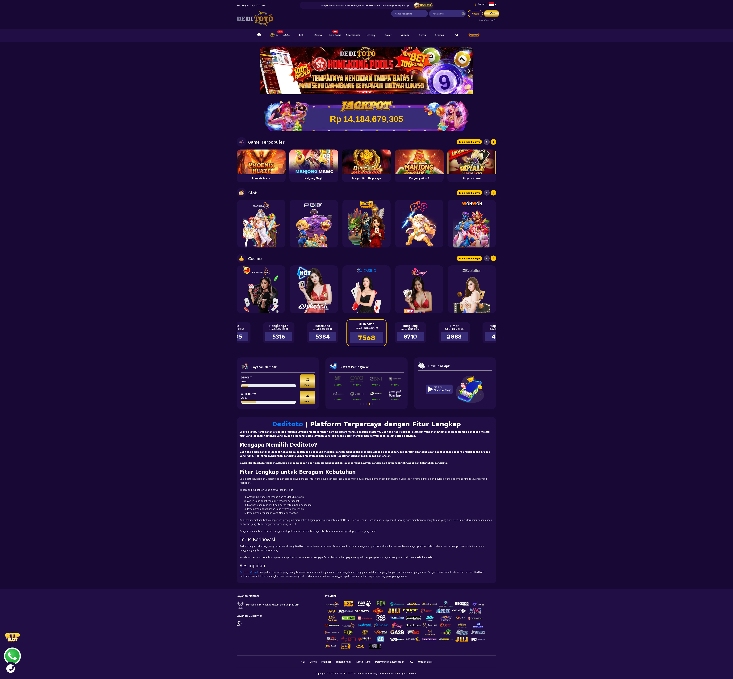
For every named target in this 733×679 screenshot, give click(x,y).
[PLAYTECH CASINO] (314, 289)
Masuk (475, 13)
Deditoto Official (249, 572)
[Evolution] (472, 289)
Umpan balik (425, 662)
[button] (468, 71)
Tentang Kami (343, 662)
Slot (301, 35)
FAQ (411, 662)
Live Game (335, 35)
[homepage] (259, 35)
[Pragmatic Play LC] (261, 289)
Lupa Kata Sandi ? (487, 20)
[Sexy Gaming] (419, 289)
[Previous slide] (487, 142)
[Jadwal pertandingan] (423, 5)
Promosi (439, 35)
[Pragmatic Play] (261, 223)
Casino (318, 35)
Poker (388, 35)
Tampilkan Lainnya (469, 142)
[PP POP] (419, 223)
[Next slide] (493, 142)
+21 (303, 662)
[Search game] (456, 35)
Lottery (371, 35)
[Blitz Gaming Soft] (366, 223)
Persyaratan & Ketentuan (389, 662)
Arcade (405, 35)
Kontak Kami (363, 662)
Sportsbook (353, 35)
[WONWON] (472, 223)
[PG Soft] (314, 223)
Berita (422, 35)
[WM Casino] (366, 289)
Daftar (491, 13)
